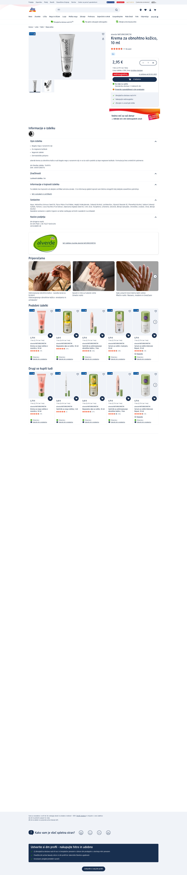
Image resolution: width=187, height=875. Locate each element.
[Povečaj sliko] (67, 55)
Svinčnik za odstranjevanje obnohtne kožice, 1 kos (92, 347)
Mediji (46, 2)
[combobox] (87, 9)
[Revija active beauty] (154, 2)
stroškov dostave (137, 70)
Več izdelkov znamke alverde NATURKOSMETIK (79, 243)
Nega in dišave (54, 17)
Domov (31, 27)
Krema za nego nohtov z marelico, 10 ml (39, 347)
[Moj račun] (150, 10)
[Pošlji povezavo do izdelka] (103, 39)
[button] (81, 832)
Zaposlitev (39, 2)
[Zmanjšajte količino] (143, 62)
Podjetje (31, 2)
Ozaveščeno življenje (62, 2)
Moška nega (73, 17)
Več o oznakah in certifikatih (42, 194)
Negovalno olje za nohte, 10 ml (67, 346)
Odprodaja (145, 17)
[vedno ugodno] (120, 2)
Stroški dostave (81, 816)
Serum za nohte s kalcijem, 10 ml (118, 347)
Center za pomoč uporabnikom (87, 2)
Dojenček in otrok (103, 17)
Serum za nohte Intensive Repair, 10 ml (143, 347)
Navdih (52, 2)
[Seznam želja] (145, 10)
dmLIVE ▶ (154, 17)
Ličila (45, 17)
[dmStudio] (130, 2)
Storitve (73, 2)
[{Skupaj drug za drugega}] (142, 2)
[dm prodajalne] (140, 10)
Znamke (37, 17)
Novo (30, 17)
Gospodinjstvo (117, 17)
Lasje (64, 17)
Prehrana (91, 17)
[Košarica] (155, 10)
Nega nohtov (49, 27)
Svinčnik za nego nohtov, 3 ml (67, 409)
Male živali (129, 17)
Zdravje (82, 17)
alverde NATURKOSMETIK (121, 35)
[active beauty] (110, 2)
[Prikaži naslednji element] (155, 276)
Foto (136, 17)
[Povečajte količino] (153, 62)
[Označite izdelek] (103, 34)
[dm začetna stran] (32, 9)
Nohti (42, 27)
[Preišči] (116, 9)
